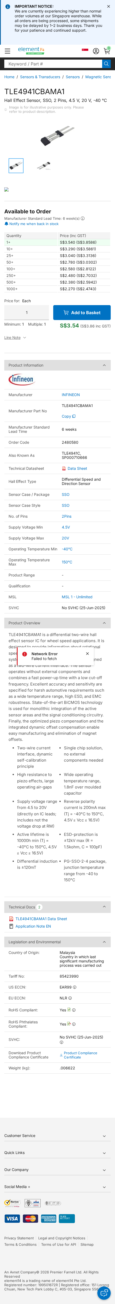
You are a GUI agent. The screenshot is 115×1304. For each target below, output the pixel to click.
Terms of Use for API (58, 1244)
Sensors (73, 76)
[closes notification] (108, 6)
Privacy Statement (19, 1238)
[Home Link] (41, 51)
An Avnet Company (20, 1272)
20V (65, 538)
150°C (67, 562)
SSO (66, 494)
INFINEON (71, 395)
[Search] (106, 64)
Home (9, 76)
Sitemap (87, 1244)
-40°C (67, 549)
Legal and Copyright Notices (61, 1238)
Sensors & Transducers (40, 76)
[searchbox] (53, 64)
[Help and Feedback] (104, 1293)
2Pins (66, 516)
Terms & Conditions (20, 1244)
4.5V (66, 527)
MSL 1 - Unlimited (77, 597)
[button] (7, 51)
